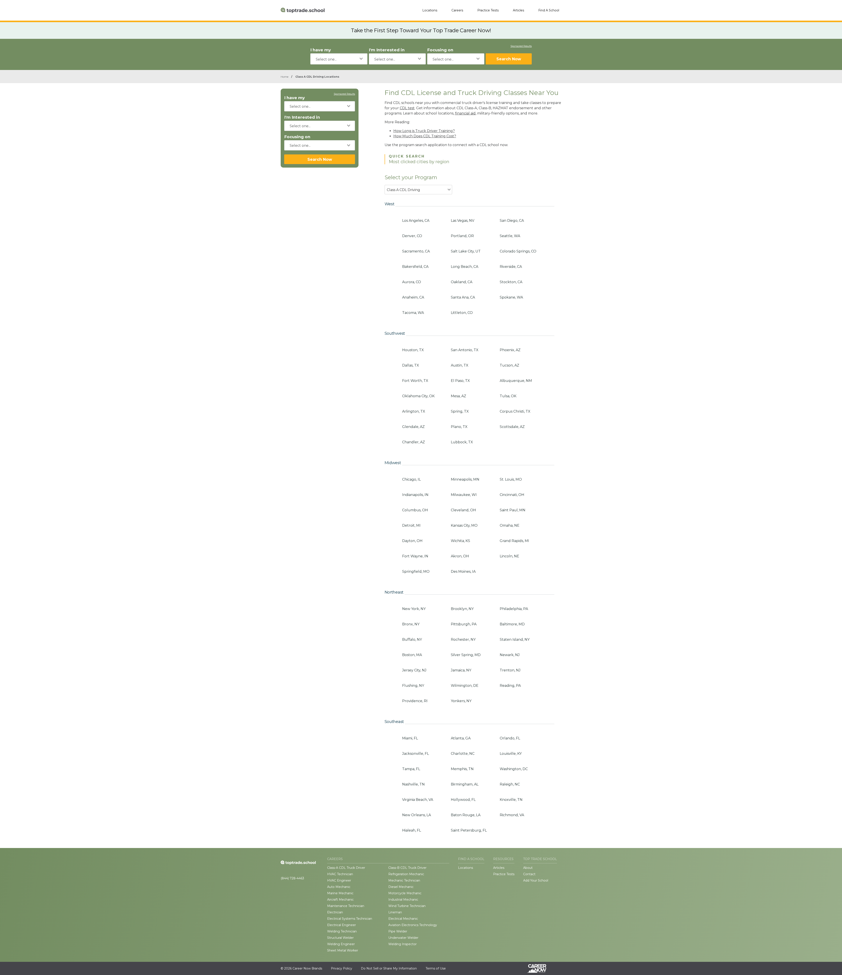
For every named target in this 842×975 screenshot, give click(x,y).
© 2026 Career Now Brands (301, 968)
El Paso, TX (460, 381)
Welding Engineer (341, 944)
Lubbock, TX (462, 442)
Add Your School (535, 880)
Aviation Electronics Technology (412, 925)
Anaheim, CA (413, 297)
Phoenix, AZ (510, 350)
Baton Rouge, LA (465, 815)
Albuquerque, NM (516, 381)
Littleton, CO (462, 313)
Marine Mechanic (340, 893)
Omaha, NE (509, 525)
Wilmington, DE (464, 685)
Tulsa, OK (508, 396)
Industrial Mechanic (403, 900)
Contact (529, 874)
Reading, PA (510, 685)
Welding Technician (342, 931)
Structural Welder (340, 938)
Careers (457, 10)
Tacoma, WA (413, 313)
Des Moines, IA (463, 571)
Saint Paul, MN (512, 510)
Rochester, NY (463, 639)
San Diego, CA (512, 220)
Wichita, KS (460, 541)
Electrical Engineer (341, 925)
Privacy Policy (341, 968)
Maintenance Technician (345, 906)
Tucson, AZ (509, 365)
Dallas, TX (410, 365)
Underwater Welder (403, 938)
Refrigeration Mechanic (406, 874)
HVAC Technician (340, 874)
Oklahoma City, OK (418, 396)
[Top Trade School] (303, 10)
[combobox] (338, 59)
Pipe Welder (397, 931)
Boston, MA (412, 655)
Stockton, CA (511, 282)
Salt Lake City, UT (466, 251)
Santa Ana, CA (463, 297)
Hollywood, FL (463, 800)
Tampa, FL (411, 769)
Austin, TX (459, 365)
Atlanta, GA (461, 738)
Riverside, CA (511, 267)
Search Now (508, 59)
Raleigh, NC (510, 784)
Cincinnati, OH (512, 495)
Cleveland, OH (463, 510)
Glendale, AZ (413, 427)
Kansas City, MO (464, 525)
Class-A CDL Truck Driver (346, 868)
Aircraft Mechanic (340, 900)
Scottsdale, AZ (512, 427)
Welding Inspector (402, 944)
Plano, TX (459, 427)
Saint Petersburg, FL (469, 830)
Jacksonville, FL (415, 753)
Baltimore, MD (512, 624)
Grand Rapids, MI (514, 541)
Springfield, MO (416, 571)
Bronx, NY (410, 624)
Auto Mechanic (338, 887)
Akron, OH (460, 556)
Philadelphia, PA (514, 609)
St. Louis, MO (511, 479)
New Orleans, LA (416, 815)
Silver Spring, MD (466, 655)
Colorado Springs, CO (518, 251)
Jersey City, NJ (414, 670)
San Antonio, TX (464, 350)
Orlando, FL (510, 738)
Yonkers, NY (461, 701)
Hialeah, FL (411, 830)
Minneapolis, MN (465, 479)
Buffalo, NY (412, 639)
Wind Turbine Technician (407, 906)
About (528, 868)
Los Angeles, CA (415, 220)
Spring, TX (460, 411)
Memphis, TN (462, 769)
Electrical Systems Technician (349, 919)
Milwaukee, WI (464, 495)
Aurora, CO (411, 282)
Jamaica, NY (461, 670)
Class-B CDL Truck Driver (407, 868)
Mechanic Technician (404, 880)
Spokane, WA (511, 297)
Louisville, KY (511, 753)
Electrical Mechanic (403, 919)
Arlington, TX (413, 411)
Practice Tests (488, 10)
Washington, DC (514, 769)
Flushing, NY (413, 685)
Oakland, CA (461, 282)
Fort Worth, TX (415, 381)
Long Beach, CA (464, 267)
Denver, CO (412, 236)
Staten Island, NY (515, 639)
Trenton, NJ (510, 670)
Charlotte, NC (463, 753)
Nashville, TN (413, 784)
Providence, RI (415, 701)
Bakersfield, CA (415, 267)
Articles (518, 10)
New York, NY (414, 609)
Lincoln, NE (509, 556)
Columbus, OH (415, 510)
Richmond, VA (512, 815)
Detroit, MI (411, 525)
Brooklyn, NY (462, 609)
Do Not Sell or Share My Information (389, 968)
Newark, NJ (510, 655)
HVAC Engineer (339, 880)
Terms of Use (436, 968)
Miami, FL (410, 738)
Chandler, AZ (413, 442)
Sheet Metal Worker (342, 950)
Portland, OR (462, 236)
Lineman (395, 912)
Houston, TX (413, 350)
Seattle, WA (510, 236)
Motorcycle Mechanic (404, 893)
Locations (429, 10)
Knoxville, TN (511, 800)
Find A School (548, 10)
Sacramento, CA (416, 251)
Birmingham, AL (464, 784)
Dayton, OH (412, 541)
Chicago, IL (411, 479)
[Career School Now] (539, 968)
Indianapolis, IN (415, 495)
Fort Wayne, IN (415, 556)
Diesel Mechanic (401, 887)
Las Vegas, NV (462, 220)
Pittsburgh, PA (463, 624)
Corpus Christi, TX (515, 411)
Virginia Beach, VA (417, 800)
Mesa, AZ (458, 396)
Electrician (335, 912)
